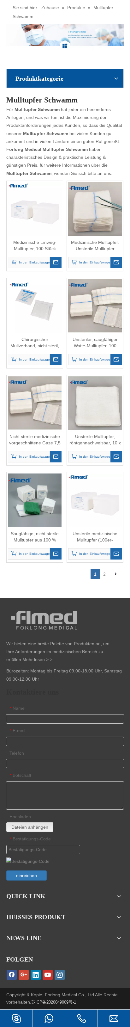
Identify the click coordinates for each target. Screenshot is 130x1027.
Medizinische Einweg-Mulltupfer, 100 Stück (34, 245)
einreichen (26, 875)
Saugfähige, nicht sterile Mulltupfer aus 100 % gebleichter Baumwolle (35, 537)
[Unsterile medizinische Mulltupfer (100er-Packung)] (95, 499)
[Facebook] (12, 975)
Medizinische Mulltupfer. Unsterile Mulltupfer (95, 245)
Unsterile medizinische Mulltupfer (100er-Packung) (95, 537)
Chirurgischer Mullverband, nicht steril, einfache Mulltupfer (34, 343)
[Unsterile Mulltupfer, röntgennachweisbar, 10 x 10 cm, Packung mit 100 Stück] (95, 402)
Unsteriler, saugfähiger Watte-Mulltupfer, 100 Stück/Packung (95, 343)
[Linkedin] (36, 975)
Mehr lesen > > (37, 659)
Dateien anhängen (29, 827)
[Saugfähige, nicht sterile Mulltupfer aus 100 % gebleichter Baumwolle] (35, 499)
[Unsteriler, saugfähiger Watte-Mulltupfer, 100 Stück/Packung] (95, 305)
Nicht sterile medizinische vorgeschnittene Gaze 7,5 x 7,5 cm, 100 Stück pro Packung (35, 440)
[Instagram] (60, 975)
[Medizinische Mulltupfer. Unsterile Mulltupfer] (95, 208)
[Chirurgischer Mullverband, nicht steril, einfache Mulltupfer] (35, 305)
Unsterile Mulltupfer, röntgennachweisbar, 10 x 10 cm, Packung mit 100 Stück (95, 440)
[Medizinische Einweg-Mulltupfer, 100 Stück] (35, 208)
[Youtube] (48, 975)
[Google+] (24, 975)
